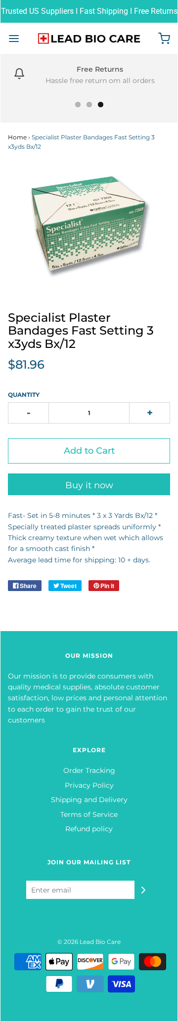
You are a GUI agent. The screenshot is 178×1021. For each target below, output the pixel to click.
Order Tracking (89, 770)
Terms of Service (89, 814)
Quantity (24, 394)
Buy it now (89, 485)
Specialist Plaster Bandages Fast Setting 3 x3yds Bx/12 (81, 330)
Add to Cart (89, 450)
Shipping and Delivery (89, 799)
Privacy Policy (89, 785)
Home (17, 137)
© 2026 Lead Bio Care (89, 941)
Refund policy (89, 828)
